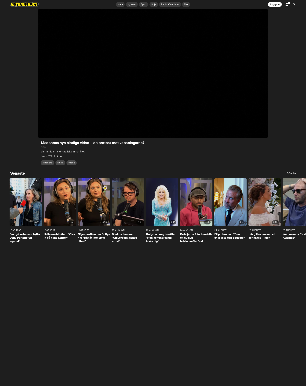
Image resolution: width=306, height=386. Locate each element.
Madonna (47, 162)
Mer (186, 4)
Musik (60, 162)
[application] (153, 73)
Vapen (71, 162)
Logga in (275, 4)
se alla (291, 173)
